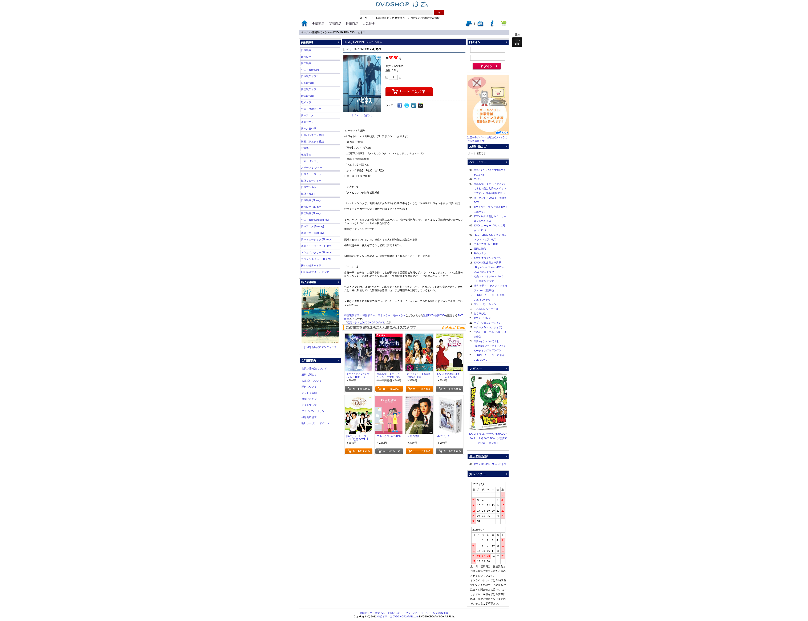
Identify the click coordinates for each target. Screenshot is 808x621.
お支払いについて (312, 380)
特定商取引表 (309, 417)
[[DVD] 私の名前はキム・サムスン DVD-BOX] (449, 335)
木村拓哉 (416, 18)
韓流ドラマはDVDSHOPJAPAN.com (398, 616)
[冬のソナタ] (449, 398)
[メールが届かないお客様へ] (488, 134)
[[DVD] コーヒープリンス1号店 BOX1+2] (358, 398)
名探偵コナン (402, 18)
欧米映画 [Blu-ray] (311, 206)
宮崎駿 (425, 18)
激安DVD (428, 315)
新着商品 (335, 23)
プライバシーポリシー (314, 411)
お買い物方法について (314, 368)
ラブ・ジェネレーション (487, 322)
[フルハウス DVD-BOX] (389, 398)
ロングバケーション (485, 304)
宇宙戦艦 (434, 18)
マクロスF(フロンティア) (488, 327)
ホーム (305, 32)
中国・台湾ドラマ (311, 109)
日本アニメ (307, 115)
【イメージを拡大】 (362, 115)
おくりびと (480, 313)
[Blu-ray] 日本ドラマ (312, 265)
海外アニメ (307, 122)
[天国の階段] (419, 398)
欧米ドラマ (307, 102)
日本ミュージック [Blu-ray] (316, 239)
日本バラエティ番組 (312, 135)
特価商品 (352, 23)
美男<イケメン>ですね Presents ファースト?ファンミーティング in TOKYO (490, 346)
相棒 (378, 18)
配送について (309, 386)
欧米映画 (306, 56)
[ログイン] (468, 25)
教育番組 (306, 154)
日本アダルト (308, 187)
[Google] (420, 105)
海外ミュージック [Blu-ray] (316, 246)
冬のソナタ (480, 253)
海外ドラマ (399, 315)
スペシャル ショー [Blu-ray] (316, 259)
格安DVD (439, 315)
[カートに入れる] (358, 389)
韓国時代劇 (307, 95)
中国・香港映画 (310, 69)
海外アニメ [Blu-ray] (312, 232)
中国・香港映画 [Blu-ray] (315, 219)
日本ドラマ (384, 315)
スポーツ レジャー (311, 167)
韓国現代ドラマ (321, 32)
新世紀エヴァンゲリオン (487, 258)
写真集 (305, 148)
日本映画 (306, 50)
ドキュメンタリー (311, 161)
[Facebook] (400, 105)
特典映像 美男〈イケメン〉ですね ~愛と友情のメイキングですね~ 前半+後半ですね (490, 188)
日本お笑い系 (308, 128)
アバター (479, 179)
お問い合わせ (309, 399)
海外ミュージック (311, 180)
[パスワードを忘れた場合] (491, 25)
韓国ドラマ (387, 18)
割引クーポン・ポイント (315, 423)
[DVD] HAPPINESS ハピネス (349, 32)
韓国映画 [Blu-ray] (311, 213)
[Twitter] (406, 105)
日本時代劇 (307, 82)
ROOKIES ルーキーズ (486, 308)
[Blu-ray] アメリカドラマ (315, 272)
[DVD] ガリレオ (482, 318)
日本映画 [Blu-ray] (311, 200)
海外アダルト (308, 193)
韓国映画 (306, 63)
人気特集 (369, 23)
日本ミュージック (311, 174)
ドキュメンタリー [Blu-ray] (316, 252)
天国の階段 (480, 248)
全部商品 (318, 23)
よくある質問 (309, 392)
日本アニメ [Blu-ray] (312, 226)
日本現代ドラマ (310, 76)
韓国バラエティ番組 (312, 141)
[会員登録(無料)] (480, 25)
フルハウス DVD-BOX (486, 244)
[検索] (439, 12)
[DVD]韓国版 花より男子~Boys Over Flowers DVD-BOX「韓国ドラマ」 (489, 267)
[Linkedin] (413, 105)
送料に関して (309, 374)
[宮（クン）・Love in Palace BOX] (419, 335)
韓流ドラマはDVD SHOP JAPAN (365, 322)
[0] (517, 42)
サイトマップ (309, 405)
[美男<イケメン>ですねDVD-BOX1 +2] (358, 335)
